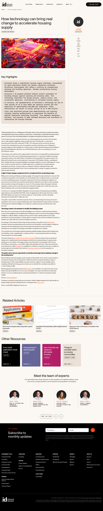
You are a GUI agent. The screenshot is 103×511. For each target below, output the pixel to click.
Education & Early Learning (42, 459)
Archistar (51, 222)
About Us (89, 456)
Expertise (49, 4)
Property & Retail (40, 467)
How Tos (21, 468)
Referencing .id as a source (93, 464)
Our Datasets (56, 459)
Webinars (72, 462)
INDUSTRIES (39, 4)
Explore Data (93, 4)
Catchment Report (6, 486)
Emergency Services (41, 462)
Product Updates (23, 463)
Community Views (6, 470)
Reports (72, 459)
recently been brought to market (24, 238)
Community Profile (6, 456)
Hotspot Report (5, 483)
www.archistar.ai (11, 277)
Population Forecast (6, 462)
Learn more (40, 282)
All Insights (72, 456)
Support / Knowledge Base (25, 466)
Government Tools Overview (9, 472)
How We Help (56, 456)
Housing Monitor (6, 467)
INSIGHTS (59, 4)
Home (3, 9)
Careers (89, 462)
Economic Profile (6, 464)
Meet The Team (46, 416)
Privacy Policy (86, 498)
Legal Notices (98, 498)
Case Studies (39, 476)
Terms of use (92, 498)
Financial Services (40, 470)
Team (88, 459)
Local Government (40, 456)
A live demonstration (33, 248)
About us (69, 4)
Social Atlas (4, 459)
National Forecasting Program (60, 462)
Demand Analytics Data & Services (8, 480)
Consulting (21, 456)
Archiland (19, 246)
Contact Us (89, 467)
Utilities (37, 464)
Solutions (29, 4)
